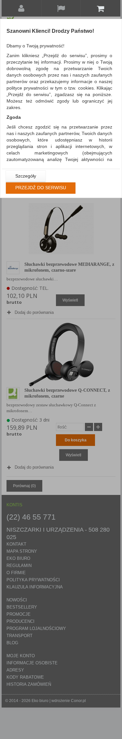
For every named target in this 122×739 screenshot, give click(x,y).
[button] (26, 176)
